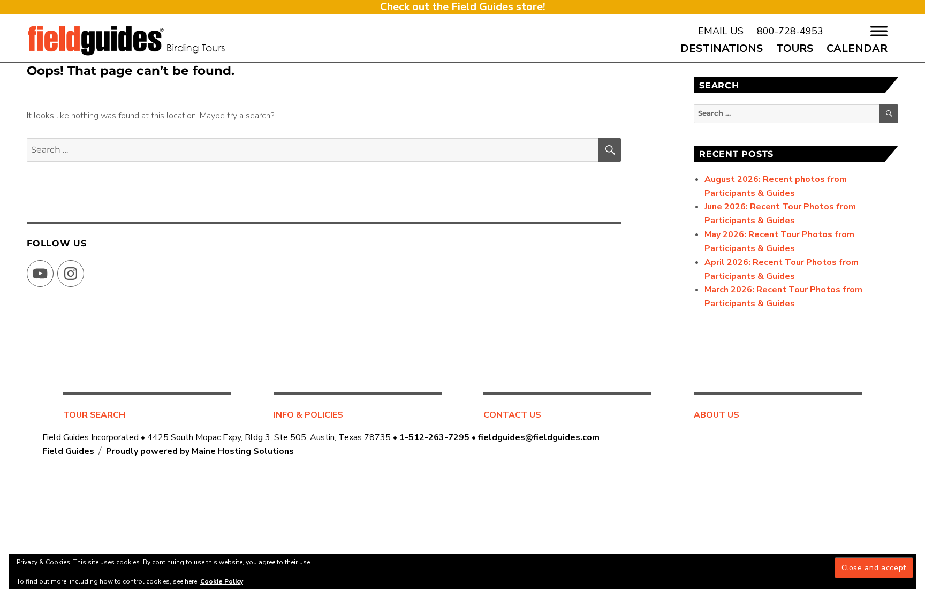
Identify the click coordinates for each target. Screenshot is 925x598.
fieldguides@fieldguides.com (539, 437)
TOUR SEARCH (94, 415)
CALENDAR (857, 48)
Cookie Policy (221, 581)
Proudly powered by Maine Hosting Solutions (200, 451)
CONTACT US (512, 415)
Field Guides (68, 451)
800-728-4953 (790, 31)
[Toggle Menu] (879, 31)
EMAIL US (721, 31)
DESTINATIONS (721, 48)
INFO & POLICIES (308, 415)
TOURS (794, 48)
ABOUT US (716, 415)
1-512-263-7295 (434, 437)
